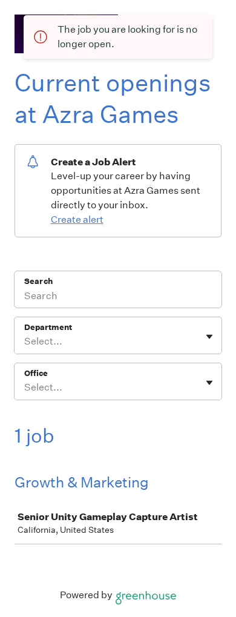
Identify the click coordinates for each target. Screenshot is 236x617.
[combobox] (25, 341)
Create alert (77, 219)
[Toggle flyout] (209, 336)
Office (36, 373)
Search (38, 281)
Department (48, 327)
